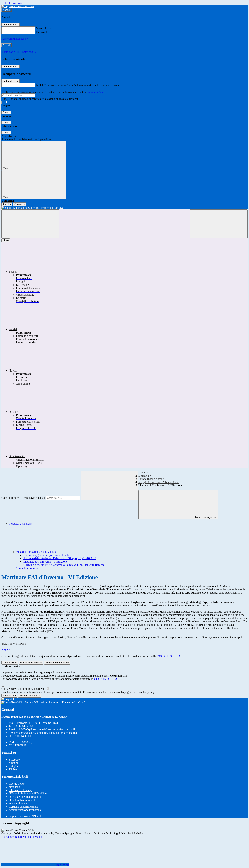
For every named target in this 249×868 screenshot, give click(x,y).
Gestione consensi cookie (23, 806)
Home (141, 472)
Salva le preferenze (30, 695)
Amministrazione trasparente (25, 809)
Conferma (19, 204)
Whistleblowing (18, 803)
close (6, 240)
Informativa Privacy (20, 790)
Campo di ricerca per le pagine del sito (23, 497)
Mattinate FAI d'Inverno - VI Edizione (45, 561)
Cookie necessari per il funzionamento (23, 688)
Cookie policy (17, 783)
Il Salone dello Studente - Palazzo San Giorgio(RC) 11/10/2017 (59, 558)
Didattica (143, 475)
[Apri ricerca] (219, 223)
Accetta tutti (57, 662)
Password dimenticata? (14, 38)
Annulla (7, 204)
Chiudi (6, 112)
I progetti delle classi (150, 478)
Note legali (15, 786)
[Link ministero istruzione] (17, 6)
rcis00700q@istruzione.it (46, 729)
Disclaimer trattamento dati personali (22, 836)
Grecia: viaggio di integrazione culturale (46, 555)
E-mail (40, 84)
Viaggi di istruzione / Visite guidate (158, 482)
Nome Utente (43, 28)
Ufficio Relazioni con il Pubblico (28, 793)
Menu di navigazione (205, 517)
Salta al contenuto (11, 3)
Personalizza (10, 662)
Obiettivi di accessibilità (22, 800)
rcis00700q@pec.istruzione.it (47, 732)
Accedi (6, 10)
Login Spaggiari (95, 92)
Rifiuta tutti (31, 662)
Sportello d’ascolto (27, 568)
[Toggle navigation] (30, 223)
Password (41, 32)
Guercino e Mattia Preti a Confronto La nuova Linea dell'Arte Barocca (63, 564)
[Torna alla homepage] (124, 207)
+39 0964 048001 (24, 726)
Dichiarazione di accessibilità (25, 796)
